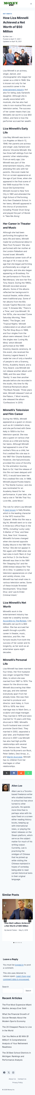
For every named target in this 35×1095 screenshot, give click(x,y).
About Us (12, 1079)
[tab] (13, 942)
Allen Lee (8, 36)
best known (10, 510)
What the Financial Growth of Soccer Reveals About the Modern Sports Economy (15, 1017)
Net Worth (7, 14)
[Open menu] (31, 3)
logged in (19, 965)
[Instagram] (13, 1072)
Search (5, 987)
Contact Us (22, 1079)
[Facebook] (4, 1072)
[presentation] (17, 909)
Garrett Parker (12, 930)
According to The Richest (14, 621)
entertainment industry (13, 89)
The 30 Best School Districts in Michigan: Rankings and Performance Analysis (16, 1056)
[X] (9, 1072)
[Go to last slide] (5, 920)
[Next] (29, 920)
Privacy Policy (17, 1082)
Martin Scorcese (14, 757)
